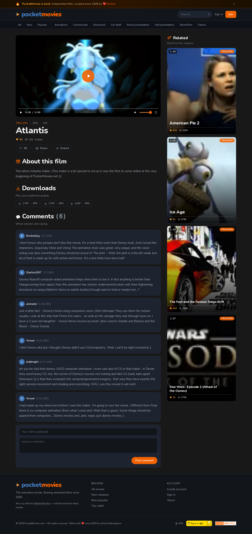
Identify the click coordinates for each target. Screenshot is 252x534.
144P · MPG (82, 203)
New (29, 24)
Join (231, 14)
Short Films (186, 24)
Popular (42, 24)
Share (43, 148)
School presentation (138, 24)
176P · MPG (30, 203)
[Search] (209, 14)
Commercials (80, 24)
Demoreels (99, 24)
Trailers (202, 24)
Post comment (144, 460)
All (19, 24)
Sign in (219, 14)
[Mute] (135, 112)
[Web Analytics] (225, 523)
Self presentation (164, 24)
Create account (176, 489)
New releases (100, 495)
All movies (97, 489)
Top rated (97, 506)
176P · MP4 (56, 203)
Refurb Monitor (42, 503)
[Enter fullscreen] (156, 112)
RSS (181, 523)
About (171, 500)
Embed (64, 148)
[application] (88, 76)
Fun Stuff (116, 24)
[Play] (88, 76)
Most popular (99, 500)
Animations (61, 24)
